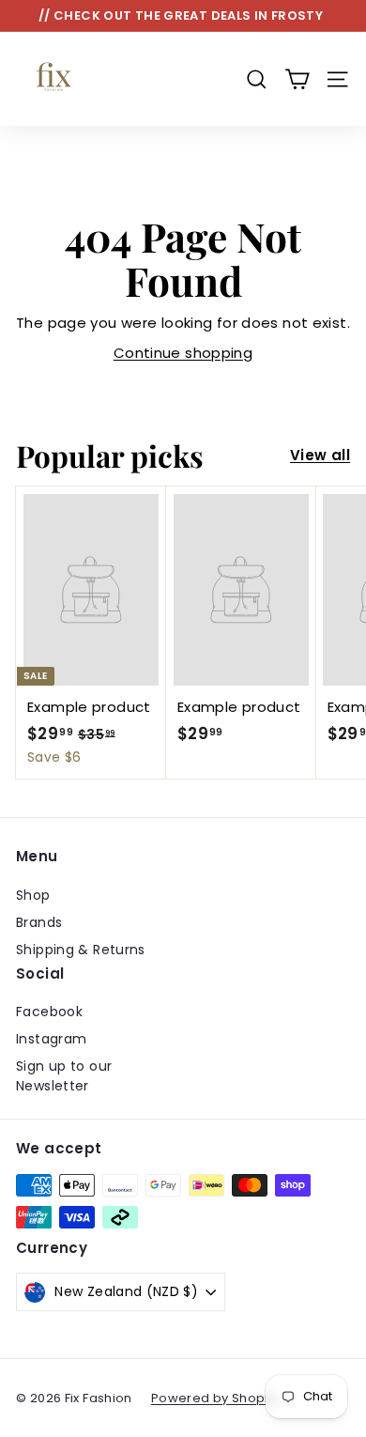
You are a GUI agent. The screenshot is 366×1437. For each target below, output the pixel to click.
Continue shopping (183, 353)
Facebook (49, 1011)
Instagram (51, 1038)
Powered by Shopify (215, 1398)
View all (320, 455)
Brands (39, 922)
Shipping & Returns (80, 949)
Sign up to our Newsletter (64, 1076)
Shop (33, 895)
